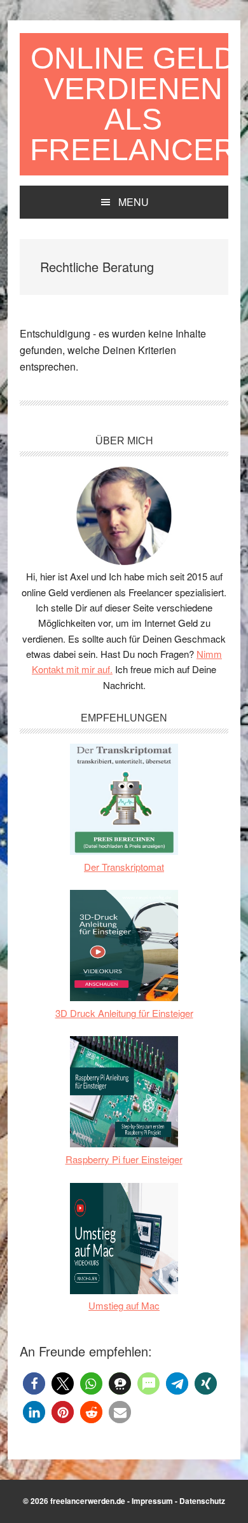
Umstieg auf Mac (124, 1305)
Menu (133, 202)
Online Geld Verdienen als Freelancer (133, 104)
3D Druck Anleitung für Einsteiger (124, 1013)
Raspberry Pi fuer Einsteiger (124, 1159)
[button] (34, 1383)
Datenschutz (202, 1500)
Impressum (152, 1500)
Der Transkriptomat (124, 866)
